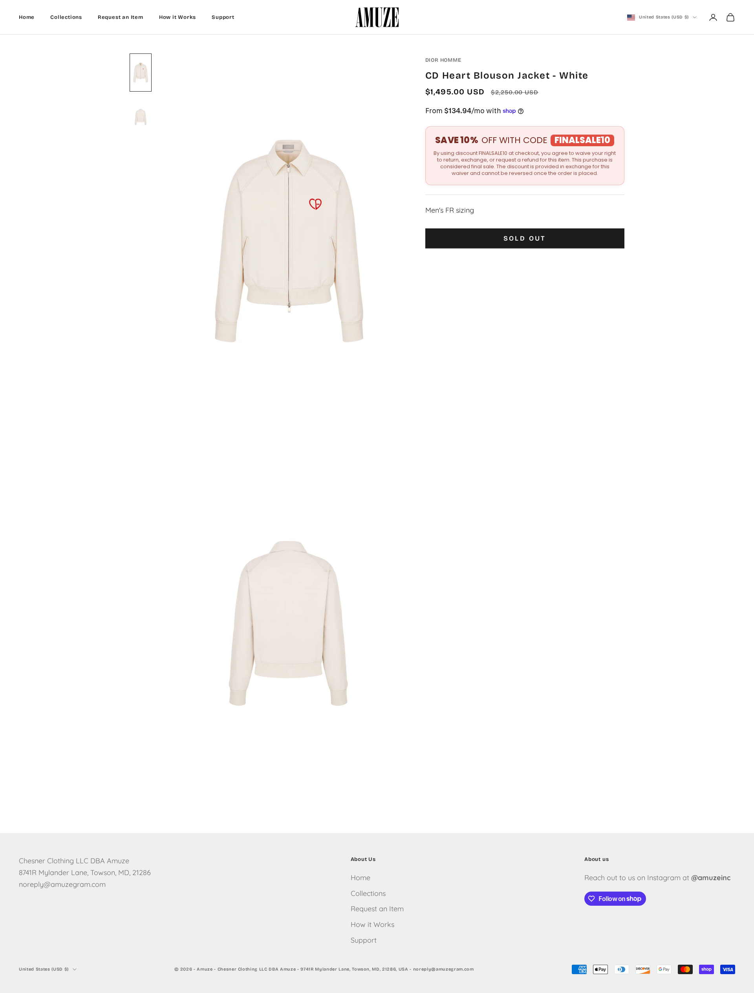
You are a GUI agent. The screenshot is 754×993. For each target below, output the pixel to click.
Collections (66, 17)
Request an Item (120, 17)
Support (223, 17)
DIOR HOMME (443, 60)
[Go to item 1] (141, 72)
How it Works (177, 17)
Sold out (524, 238)
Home (27, 17)
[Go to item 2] (141, 117)
